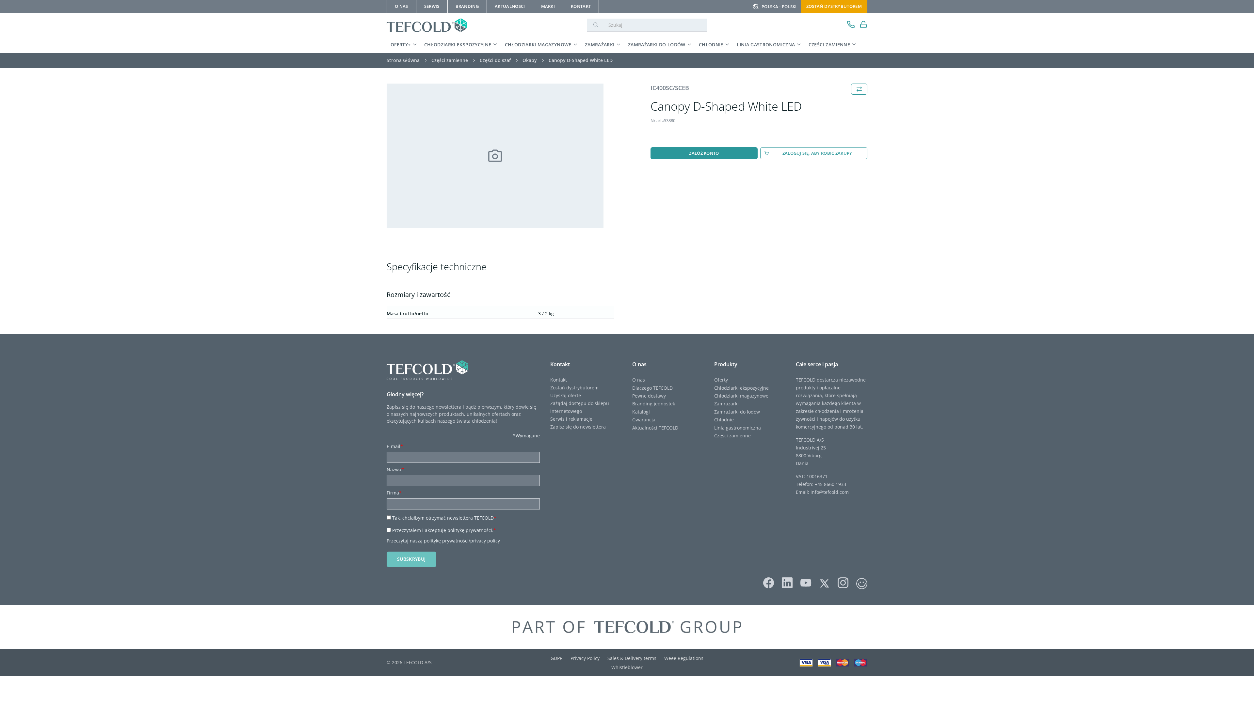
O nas (638, 380)
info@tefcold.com (830, 492)
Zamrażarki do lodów (656, 44)
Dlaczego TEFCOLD (652, 388)
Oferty (721, 380)
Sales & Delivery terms (631, 658)
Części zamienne (829, 44)
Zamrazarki (726, 403)
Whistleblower (627, 667)
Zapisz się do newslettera (578, 427)
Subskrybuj (411, 559)
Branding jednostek (653, 403)
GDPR (557, 658)
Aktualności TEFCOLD (655, 428)
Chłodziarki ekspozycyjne (457, 44)
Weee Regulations (683, 658)
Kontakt (558, 380)
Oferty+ (401, 44)
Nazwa (395, 469)
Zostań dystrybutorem (834, 6)
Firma (394, 493)
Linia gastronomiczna (766, 44)
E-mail (395, 446)
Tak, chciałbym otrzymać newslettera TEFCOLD (444, 518)
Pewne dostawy (649, 396)
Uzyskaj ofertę (565, 395)
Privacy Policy (585, 658)
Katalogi (641, 412)
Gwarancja (643, 419)
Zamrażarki (600, 44)
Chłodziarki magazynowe (538, 44)
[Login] (863, 25)
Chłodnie (711, 44)
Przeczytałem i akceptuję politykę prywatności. (444, 530)
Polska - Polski (779, 6)
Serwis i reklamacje (571, 419)
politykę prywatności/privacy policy (462, 541)
